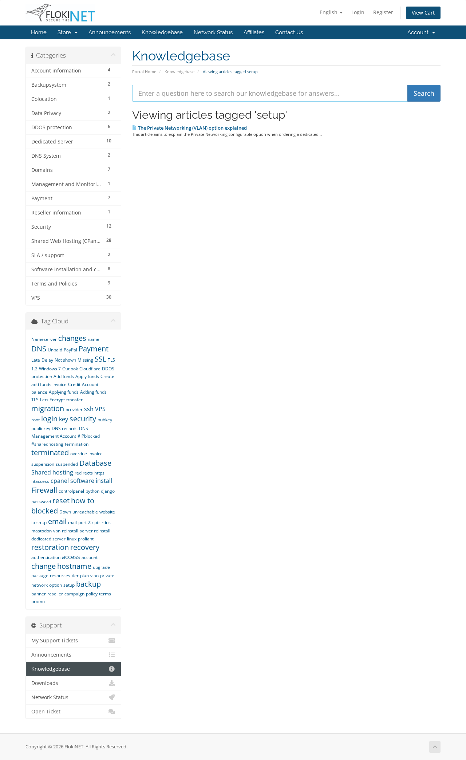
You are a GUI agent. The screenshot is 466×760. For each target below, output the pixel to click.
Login (357, 12)
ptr (97, 522)
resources (60, 575)
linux (71, 539)
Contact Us (289, 32)
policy (92, 594)
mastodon (41, 531)
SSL (100, 359)
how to (82, 500)
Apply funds (87, 376)
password (41, 502)
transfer (74, 400)
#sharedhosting (47, 444)
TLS (35, 400)
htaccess (40, 481)
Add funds (64, 376)
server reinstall (95, 531)
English (329, 12)
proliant (86, 539)
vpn (56, 531)
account (90, 557)
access (71, 557)
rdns (106, 522)
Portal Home (144, 71)
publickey (40, 428)
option (55, 585)
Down (65, 512)
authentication (45, 557)
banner (38, 594)
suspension (42, 464)
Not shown (65, 360)
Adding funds (93, 392)
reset (61, 500)
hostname (74, 566)
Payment (93, 349)
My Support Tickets (54, 640)
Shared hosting (52, 472)
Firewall (44, 490)
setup (69, 585)
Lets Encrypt (52, 400)
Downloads (44, 683)
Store (66, 32)
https (99, 473)
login (49, 419)
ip (33, 522)
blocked (44, 511)
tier (75, 575)
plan (84, 575)
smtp (41, 522)
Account (419, 32)
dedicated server (48, 539)
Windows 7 (50, 369)
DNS (38, 349)
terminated (50, 452)
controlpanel (71, 491)
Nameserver (44, 339)
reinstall (70, 531)
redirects (84, 473)
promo (38, 601)
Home (39, 32)
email (57, 521)
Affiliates (254, 32)
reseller (55, 594)
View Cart (423, 12)
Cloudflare (89, 369)
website (107, 512)
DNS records (65, 428)
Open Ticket (45, 711)
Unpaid (55, 350)
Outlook (70, 369)
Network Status (213, 32)
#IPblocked (89, 436)
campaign (74, 594)
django (108, 491)
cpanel (60, 481)
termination (76, 444)
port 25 (85, 522)
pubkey (105, 420)
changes (72, 338)
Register (383, 12)
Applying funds (64, 392)
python (92, 491)
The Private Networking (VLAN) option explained (192, 128)
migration (47, 408)
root (35, 420)
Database (95, 463)
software (82, 481)
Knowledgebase (162, 32)
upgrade (101, 567)
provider (74, 409)
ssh (89, 409)
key (63, 419)
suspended (67, 464)
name (93, 339)
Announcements (109, 32)
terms (105, 594)
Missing (85, 360)
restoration (50, 547)
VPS (100, 409)
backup (88, 584)
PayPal (70, 350)
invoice (95, 453)
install (104, 481)
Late (35, 360)
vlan (94, 575)
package (39, 575)
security (83, 419)
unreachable (85, 512)
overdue (78, 453)
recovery (84, 547)
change (43, 566)
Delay (47, 360)
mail (72, 522)
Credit (74, 384)
